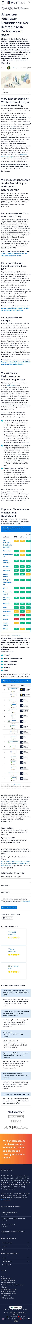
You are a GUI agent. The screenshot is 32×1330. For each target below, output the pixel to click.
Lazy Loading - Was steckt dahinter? (16, 1094)
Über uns (4, 1287)
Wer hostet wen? (6, 1278)
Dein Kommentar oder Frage (10, 877)
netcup (5, 619)
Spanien (24, 1319)
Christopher (16, 67)
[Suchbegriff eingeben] (29, 2)
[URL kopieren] (28, 68)
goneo (5, 588)
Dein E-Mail (4, 892)
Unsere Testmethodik (15, 635)
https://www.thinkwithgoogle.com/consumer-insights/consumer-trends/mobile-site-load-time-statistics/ (15, 863)
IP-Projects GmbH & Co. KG (7, 582)
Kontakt (12, 1312)
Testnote (23, 685)
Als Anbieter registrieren (9, 1289)
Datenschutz (26, 901)
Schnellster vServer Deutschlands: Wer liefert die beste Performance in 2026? (16, 993)
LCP (22, 537)
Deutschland (12, 1317)
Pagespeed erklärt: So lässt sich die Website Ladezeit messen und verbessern (15, 1055)
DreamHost (7, 551)
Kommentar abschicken (9, 908)
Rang (5, 685)
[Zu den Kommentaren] (30, 68)
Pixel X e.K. (7, 611)
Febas (5, 607)
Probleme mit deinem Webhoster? (12, 1285)
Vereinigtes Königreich (11, 1319)
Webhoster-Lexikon (7, 1298)
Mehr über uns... (6, 1200)
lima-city (6, 603)
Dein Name (4, 885)
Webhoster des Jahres (8, 1291)
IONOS (5, 629)
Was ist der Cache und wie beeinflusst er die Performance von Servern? (16, 1076)
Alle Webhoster (6, 1296)
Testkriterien (11, 385)
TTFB (16, 537)
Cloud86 (6, 566)
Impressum (21, 1312)
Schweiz (22, 1317)
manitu (5, 615)
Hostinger (6, 570)
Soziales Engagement (8, 1280)
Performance (8, 918)
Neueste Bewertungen (8, 1293)
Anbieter (6, 537)
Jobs (2, 1276)
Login (6, 1312)
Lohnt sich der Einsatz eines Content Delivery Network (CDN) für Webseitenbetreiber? (16, 1013)
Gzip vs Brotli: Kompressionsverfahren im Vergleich (13, 1034)
